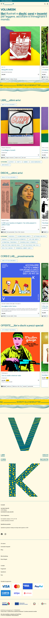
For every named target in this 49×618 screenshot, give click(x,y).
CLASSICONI (11, 236)
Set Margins (45, 152)
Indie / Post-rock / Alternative (17, 239)
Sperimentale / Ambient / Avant (23, 248)
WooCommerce (15, 615)
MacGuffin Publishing (7, 72)
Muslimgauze (5, 373)
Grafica (11, 79)
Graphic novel (18, 157)
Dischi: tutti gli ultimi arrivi (9, 177)
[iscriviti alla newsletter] (24, 85)
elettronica (9, 386)
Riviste (15, 79)
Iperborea (44, 72)
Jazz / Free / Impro (33, 239)
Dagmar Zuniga (5, 220)
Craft (18, 162)
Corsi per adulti (10, 316)
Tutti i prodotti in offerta (8, 329)
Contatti (3, 565)
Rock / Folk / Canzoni (19, 232)
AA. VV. (3, 67)
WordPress (8, 615)
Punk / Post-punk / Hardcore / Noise (10, 245)
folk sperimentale (10, 232)
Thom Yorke (45, 220)
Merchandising (4, 556)
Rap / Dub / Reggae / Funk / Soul (30, 245)
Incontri (44, 459)
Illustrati (7, 79)
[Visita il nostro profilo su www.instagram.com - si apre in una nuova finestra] (5, 534)
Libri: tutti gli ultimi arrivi (8, 104)
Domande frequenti (5, 546)
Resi (2, 575)
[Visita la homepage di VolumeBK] (8, 4)
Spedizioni (3, 572)
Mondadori (4, 152)
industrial (25, 386)
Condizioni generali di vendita (30, 611)
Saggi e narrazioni (10, 157)
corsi (31, 13)
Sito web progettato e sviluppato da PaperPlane (11, 614)
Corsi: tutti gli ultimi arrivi (8, 260)
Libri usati (24, 157)
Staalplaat (4, 378)
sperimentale (30, 386)
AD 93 (3, 227)
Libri (3, 455)
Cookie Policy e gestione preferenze (15, 611)
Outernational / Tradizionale (9, 242)
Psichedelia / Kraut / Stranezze (27, 242)
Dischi (45, 455)
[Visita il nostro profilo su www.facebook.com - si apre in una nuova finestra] (2, 534)
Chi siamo (3, 543)
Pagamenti (3, 568)
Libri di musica (5, 164)
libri (3, 13)
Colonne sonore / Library (23, 236)
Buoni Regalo (4, 559)
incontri (42, 13)
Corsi (3, 459)
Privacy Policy (4, 611)
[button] (38, 74)
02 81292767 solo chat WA (7, 511)
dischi (22, 13)
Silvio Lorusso (45, 147)
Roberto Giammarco (6, 147)
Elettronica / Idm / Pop (39, 236)
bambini (25, 162)
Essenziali (4, 239)
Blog (2, 549)
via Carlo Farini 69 (5, 508)
